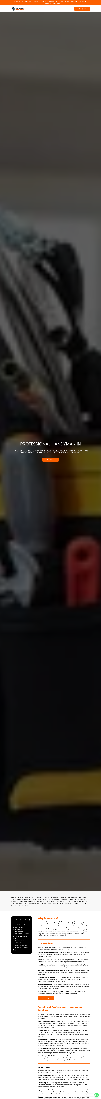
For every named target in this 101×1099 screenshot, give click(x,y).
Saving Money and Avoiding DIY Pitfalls (21, 946)
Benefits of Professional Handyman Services (22, 932)
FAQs (16, 950)
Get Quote (82, 9)
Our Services (19, 927)
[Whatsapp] (96, 1095)
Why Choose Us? (20, 924)
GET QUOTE (50, 460)
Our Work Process (21, 936)
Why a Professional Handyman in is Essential (21, 941)
